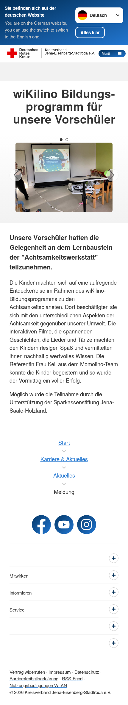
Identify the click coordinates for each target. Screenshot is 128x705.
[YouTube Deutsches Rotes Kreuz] (64, 524)
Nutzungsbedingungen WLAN (38, 685)
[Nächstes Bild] (112, 175)
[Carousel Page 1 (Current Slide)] (61, 139)
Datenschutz (86, 671)
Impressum (60, 671)
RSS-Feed (72, 678)
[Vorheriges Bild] (16, 175)
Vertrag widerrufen (27, 671)
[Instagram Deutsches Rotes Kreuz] (86, 524)
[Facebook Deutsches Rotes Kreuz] (41, 524)
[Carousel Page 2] (66, 139)
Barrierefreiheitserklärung (34, 678)
